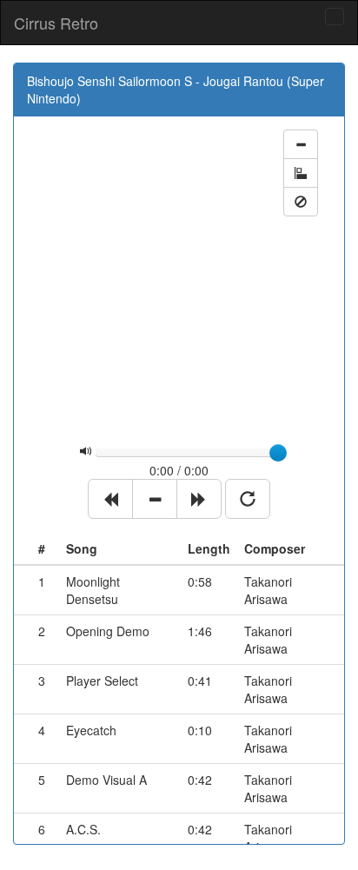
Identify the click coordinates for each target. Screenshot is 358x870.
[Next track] (199, 499)
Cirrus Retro (56, 22)
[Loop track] (247, 499)
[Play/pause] (154, 499)
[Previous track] (110, 499)
